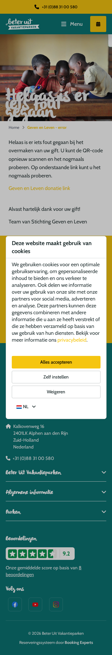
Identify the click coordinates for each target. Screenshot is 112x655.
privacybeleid (71, 340)
